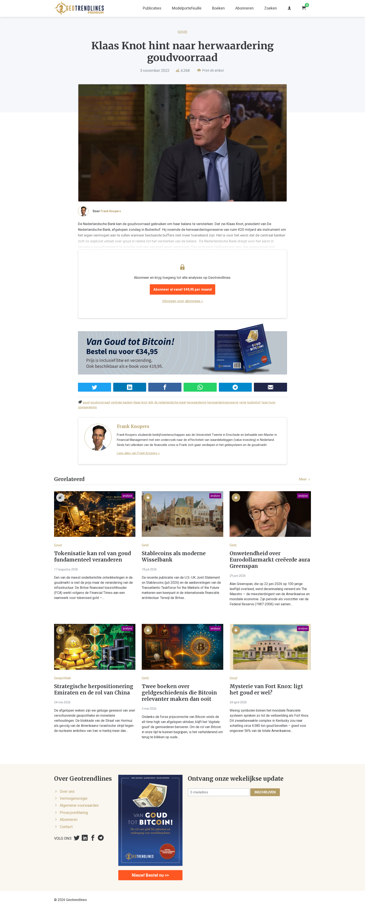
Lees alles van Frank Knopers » (138, 453)
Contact (66, 827)
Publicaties (152, 8)
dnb (150, 402)
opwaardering (87, 407)
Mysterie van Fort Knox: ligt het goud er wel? (266, 689)
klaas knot (140, 402)
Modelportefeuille (187, 8)
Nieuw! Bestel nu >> (150, 875)
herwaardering (196, 402)
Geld (145, 545)
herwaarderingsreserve (222, 402)
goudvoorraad (100, 402)
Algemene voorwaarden (79, 805)
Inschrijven (265, 792)
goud (86, 402)
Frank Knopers (111, 211)
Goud (182, 32)
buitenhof (254, 402)
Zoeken (270, 8)
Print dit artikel (212, 70)
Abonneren (244, 8)
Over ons (67, 791)
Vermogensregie (73, 798)
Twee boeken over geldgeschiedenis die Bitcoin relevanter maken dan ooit (179, 692)
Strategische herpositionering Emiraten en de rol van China (93, 689)
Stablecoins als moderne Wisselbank (174, 556)
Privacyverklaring (74, 813)
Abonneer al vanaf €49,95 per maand (182, 289)
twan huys (268, 402)
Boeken (218, 8)
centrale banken (122, 402)
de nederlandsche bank (170, 402)
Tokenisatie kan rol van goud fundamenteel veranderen (92, 556)
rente (243, 402)
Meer (303, 479)
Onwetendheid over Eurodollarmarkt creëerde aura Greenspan (270, 559)
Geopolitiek (62, 678)
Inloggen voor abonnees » (182, 301)
